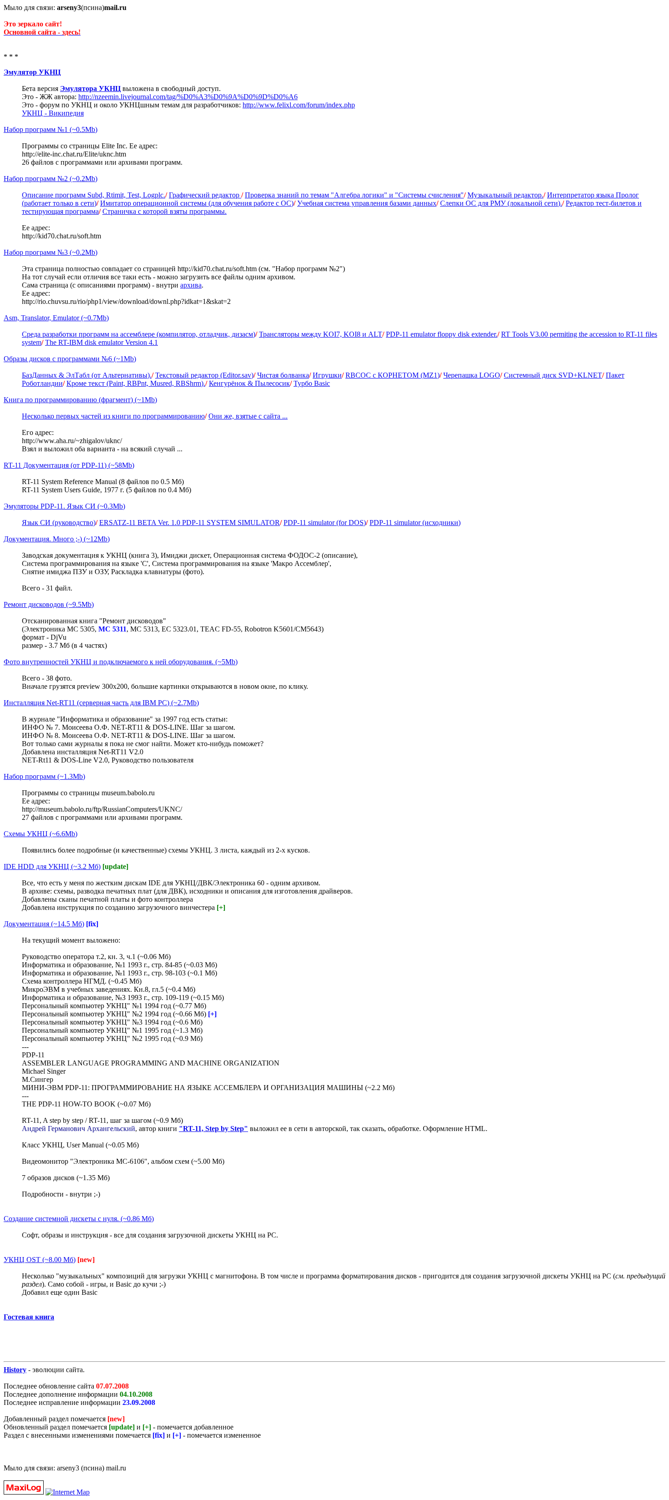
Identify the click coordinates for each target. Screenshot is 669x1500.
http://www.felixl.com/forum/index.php (299, 105)
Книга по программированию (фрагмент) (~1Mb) (80, 400)
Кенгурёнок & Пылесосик (249, 383)
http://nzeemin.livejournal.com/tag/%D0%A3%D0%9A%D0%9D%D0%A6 (188, 97)
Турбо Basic (312, 383)
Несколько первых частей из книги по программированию (113, 416)
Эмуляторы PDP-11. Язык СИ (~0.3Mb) (64, 506)
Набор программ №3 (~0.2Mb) (50, 252)
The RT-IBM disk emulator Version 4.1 (101, 342)
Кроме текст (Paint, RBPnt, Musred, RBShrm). (135, 383)
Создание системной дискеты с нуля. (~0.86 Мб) (79, 1218)
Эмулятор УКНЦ (32, 72)
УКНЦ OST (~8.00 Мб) (40, 1259)
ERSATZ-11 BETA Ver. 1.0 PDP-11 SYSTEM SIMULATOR (189, 522)
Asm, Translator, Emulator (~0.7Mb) (56, 318)
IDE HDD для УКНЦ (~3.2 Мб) (52, 866)
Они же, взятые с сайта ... (248, 416)
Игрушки (327, 375)
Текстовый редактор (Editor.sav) (204, 375)
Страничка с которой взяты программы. (164, 211)
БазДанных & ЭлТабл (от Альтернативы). (87, 375)
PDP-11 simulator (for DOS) (325, 522)
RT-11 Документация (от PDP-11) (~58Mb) (69, 465)
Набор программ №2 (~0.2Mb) (50, 178)
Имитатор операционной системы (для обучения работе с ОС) (197, 203)
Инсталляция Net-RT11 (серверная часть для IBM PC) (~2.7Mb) (101, 703)
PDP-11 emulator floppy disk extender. (441, 334)
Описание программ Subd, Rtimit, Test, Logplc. (93, 195)
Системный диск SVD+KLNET (553, 375)
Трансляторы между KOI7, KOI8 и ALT (320, 334)
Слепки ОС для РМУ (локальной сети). (501, 203)
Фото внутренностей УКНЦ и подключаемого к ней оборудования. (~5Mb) (121, 662)
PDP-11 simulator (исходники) (415, 522)
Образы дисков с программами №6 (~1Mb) (70, 359)
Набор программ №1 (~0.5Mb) (50, 129)
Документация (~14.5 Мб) (44, 924)
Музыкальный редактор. (505, 195)
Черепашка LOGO (471, 375)
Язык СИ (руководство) (59, 522)
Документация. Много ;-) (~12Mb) (57, 539)
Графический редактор (205, 195)
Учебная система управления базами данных (366, 203)
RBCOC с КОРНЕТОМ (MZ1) (392, 375)
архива (191, 285)
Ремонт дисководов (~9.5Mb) (49, 604)
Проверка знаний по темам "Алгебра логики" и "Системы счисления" (354, 195)
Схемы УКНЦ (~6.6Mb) (40, 834)
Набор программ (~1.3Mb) (44, 776)
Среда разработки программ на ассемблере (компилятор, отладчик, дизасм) (138, 334)
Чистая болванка (283, 375)
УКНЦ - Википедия (53, 113)
